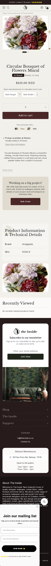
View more (7, 170)
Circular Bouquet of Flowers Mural (20, 13)
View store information (15, 144)
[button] (4, 7)
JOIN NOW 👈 (19, 548)
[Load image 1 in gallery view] (24, 52)
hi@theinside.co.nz (25, 438)
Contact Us (25, 442)
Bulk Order (26, 201)
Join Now (25, 356)
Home (4, 13)
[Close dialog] (37, 506)
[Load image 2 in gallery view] (28, 52)
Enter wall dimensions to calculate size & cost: (23, 89)
